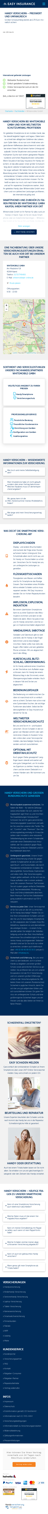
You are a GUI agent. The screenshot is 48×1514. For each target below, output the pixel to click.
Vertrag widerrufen (12, 1388)
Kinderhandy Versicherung (15, 1292)
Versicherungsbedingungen (15, 1421)
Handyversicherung (12, 1287)
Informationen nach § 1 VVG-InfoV (18, 1416)
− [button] (6, 309)
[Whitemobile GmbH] (24, 324)
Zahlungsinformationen (13, 1436)
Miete (6, 1341)
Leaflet (15, 353)
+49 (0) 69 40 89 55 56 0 (25, 950)
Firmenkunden (10, 1321)
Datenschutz (9, 1406)
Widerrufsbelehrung (12, 1431)
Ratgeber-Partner (11, 1378)
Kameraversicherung (12, 1311)
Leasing (7, 1336)
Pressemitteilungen (12, 1441)
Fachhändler (20, 111)
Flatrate (7, 1326)
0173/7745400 (20, 275)
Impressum (8, 1402)
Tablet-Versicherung (12, 1306)
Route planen (15, 283)
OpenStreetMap (31, 353)
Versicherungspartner (13, 1359)
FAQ (6, 1364)
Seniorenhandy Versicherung (16, 1297)
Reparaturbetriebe (11, 1383)
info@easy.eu (23, 953)
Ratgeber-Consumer (12, 1374)
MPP (6, 1331)
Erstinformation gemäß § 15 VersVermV (20, 1411)
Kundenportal (9, 1354)
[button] (43, 4)
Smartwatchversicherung (14, 1316)
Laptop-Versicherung (13, 1302)
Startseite (9, 111)
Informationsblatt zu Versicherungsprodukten (22, 1426)
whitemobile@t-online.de (23, 278)
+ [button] (6, 305)
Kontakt (7, 1369)
